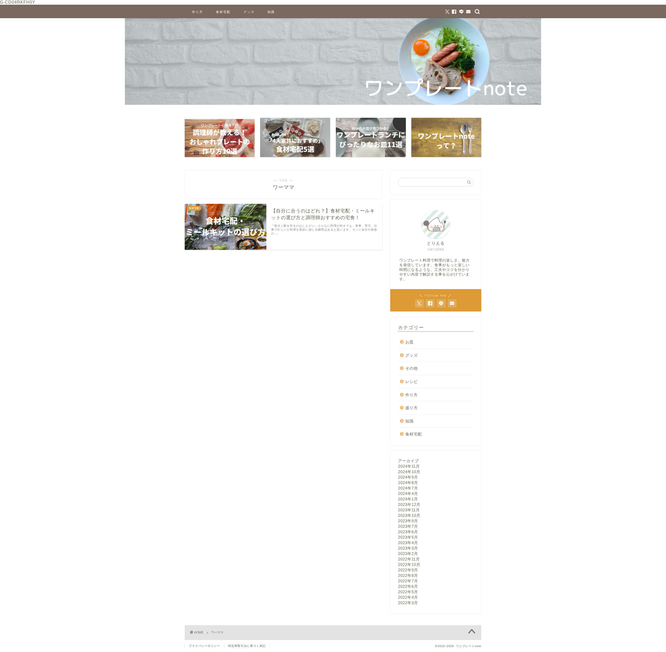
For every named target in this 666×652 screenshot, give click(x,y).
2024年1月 (408, 499)
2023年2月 (408, 553)
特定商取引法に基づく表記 (247, 645)
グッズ (249, 12)
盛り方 (411, 408)
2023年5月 (408, 537)
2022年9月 (408, 570)
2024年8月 (408, 482)
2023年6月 (408, 532)
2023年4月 (408, 542)
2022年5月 (408, 592)
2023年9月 (408, 521)
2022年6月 (408, 586)
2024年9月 (408, 477)
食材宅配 (223, 12)
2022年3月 (408, 603)
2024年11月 (409, 466)
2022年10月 (409, 564)
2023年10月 (409, 515)
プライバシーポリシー (204, 645)
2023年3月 (408, 548)
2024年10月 (409, 472)
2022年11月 (409, 559)
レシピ (411, 381)
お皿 (409, 342)
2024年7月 (408, 488)
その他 (411, 368)
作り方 (197, 12)
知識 (271, 12)
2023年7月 (408, 526)
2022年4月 (408, 597)
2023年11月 (409, 510)
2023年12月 (409, 504)
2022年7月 (408, 581)
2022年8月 (408, 575)
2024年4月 (408, 493)
